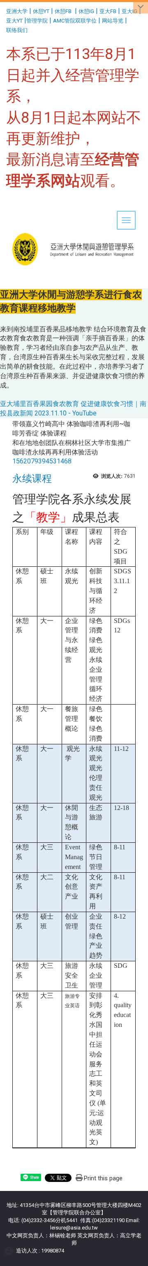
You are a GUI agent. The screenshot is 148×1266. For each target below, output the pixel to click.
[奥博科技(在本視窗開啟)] (10, 1251)
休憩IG (86, 11)
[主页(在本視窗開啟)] (74, 224)
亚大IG (129, 11)
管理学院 (37, 21)
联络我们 (17, 30)
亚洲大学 (17, 11)
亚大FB (107, 11)
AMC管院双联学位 (75, 21)
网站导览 (112, 21)
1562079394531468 (42, 461)
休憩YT (41, 11)
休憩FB (63, 11)
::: (3, 10)
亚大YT (14, 21)
